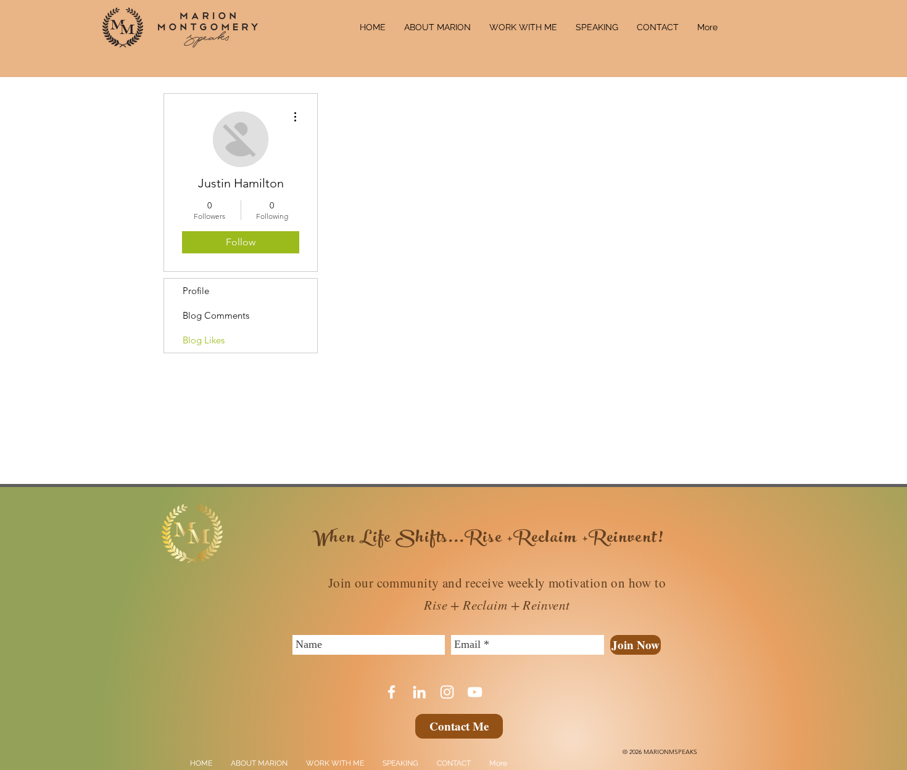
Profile (196, 291)
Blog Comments (216, 315)
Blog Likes (204, 340)
